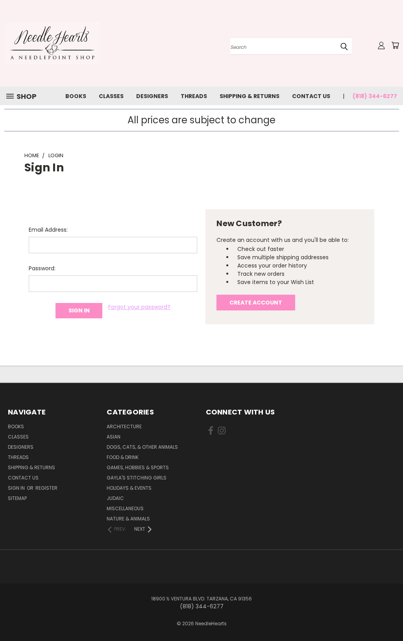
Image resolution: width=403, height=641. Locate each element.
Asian (113, 436)
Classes (111, 96)
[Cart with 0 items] (395, 45)
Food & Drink (123, 457)
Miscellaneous (125, 508)
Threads (194, 96)
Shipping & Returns (249, 96)
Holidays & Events (129, 488)
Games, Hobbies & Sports (138, 467)
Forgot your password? (139, 307)
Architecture (124, 426)
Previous (391, 616)
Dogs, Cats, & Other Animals (142, 447)
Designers (152, 96)
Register (46, 488)
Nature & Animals (128, 518)
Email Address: (48, 230)
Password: (42, 268)
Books (75, 96)
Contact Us (311, 96)
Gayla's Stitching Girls (136, 477)
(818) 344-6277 (375, 96)
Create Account (255, 303)
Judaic (115, 498)
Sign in (17, 488)
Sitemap (17, 498)
